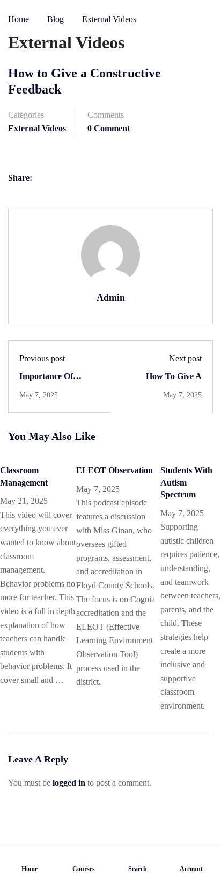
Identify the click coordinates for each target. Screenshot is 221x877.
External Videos (109, 19)
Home (18, 19)
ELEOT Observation (114, 470)
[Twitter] (66, 179)
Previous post (42, 358)
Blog (55, 19)
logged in (69, 782)
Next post (185, 358)
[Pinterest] (87, 179)
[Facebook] (44, 179)
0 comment (108, 128)
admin (111, 297)
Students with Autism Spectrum (186, 482)
